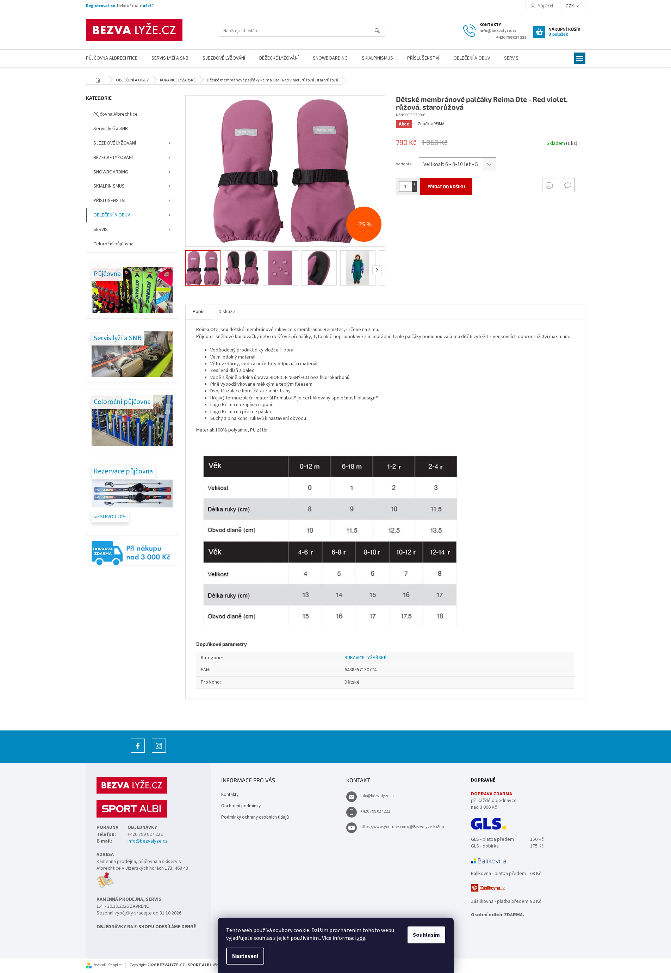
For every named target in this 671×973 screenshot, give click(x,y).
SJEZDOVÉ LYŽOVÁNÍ (114, 143)
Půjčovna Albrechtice (115, 114)
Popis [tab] (199, 311)
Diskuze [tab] (227, 311)
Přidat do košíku (446, 186)
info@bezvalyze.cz (148, 841)
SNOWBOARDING (110, 172)
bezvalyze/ (159, 752)
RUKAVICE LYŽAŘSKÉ (365, 657)
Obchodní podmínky (241, 806)
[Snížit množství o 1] (414, 189)
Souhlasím (426, 935)
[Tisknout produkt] (549, 185)
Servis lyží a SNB (110, 128)
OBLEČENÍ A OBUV (111, 215)
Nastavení (245, 956)
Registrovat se (100, 6)
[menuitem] (111, 58)
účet (147, 6)
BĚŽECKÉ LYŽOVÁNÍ (113, 157)
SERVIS (100, 229)
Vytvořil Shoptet (108, 965)
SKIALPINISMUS (109, 186)
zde (361, 938)
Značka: (431, 124)
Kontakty (229, 794)
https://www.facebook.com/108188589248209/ (138, 752)
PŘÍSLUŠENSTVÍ (109, 200)
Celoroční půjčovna (113, 243)
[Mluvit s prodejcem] (568, 185)
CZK (570, 6)
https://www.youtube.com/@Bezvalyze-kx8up (402, 827)
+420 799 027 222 (375, 811)
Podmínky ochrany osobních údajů (255, 817)
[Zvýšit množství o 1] (414, 183)
